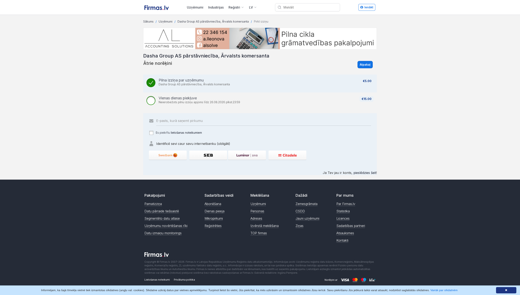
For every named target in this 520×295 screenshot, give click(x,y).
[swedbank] (168, 155)
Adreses (256, 218)
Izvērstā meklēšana (264, 226)
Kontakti (342, 240)
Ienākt (368, 7)
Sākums (148, 21)
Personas (257, 211)
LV (251, 7)
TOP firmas (258, 233)
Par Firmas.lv (345, 204)
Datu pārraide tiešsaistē (161, 211)
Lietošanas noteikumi (157, 279)
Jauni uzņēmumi (307, 218)
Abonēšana (213, 204)
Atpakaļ (365, 64)
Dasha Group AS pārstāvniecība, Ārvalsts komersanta (213, 21)
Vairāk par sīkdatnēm (444, 290)
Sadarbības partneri (350, 226)
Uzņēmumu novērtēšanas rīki (165, 226)
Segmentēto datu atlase (162, 218)
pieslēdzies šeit (364, 173)
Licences (343, 218)
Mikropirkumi (214, 218)
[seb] (208, 155)
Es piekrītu (178, 132)
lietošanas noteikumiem (186, 132)
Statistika (343, 211)
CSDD (300, 211)
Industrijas (216, 7)
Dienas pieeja (214, 211)
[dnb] (247, 155)
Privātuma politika (184, 279)
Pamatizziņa (153, 204)
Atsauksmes (345, 233)
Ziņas (299, 226)
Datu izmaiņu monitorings (163, 233)
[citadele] (287, 155)
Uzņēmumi (195, 7)
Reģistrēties (213, 226)
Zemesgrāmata (306, 204)
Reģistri (234, 7)
